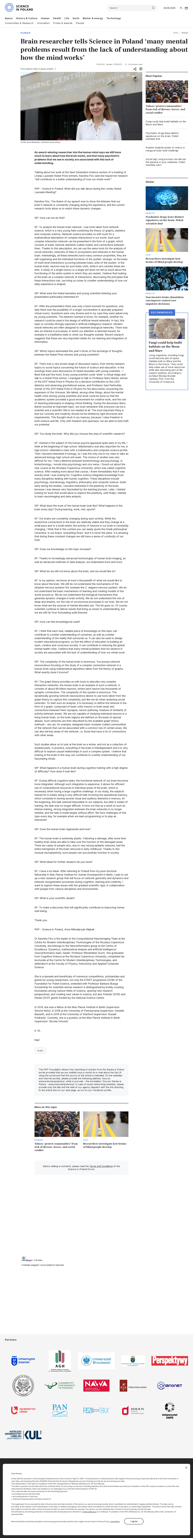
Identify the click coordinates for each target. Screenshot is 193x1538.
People (80, 23)
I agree (134, 1521)
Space (9, 18)
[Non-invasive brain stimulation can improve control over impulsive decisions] (167, 286)
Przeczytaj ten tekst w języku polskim (36, 69)
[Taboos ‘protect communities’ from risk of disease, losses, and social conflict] (57, 1132)
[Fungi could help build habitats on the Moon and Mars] (167, 123)
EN (186, 7)
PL (181, 8)
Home (175, 33)
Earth (76, 18)
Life (67, 18)
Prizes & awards (62, 23)
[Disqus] (81, 1217)
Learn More (115, 1521)
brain (40, 1050)
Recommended (162, 312)
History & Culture (27, 18)
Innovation (43, 23)
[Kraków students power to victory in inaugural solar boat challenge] (167, 149)
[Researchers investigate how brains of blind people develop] (105, 1132)
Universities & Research (19, 23)
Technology (113, 18)
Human (45, 18)
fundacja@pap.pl (89, 1512)
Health (57, 18)
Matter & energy (93, 18)
